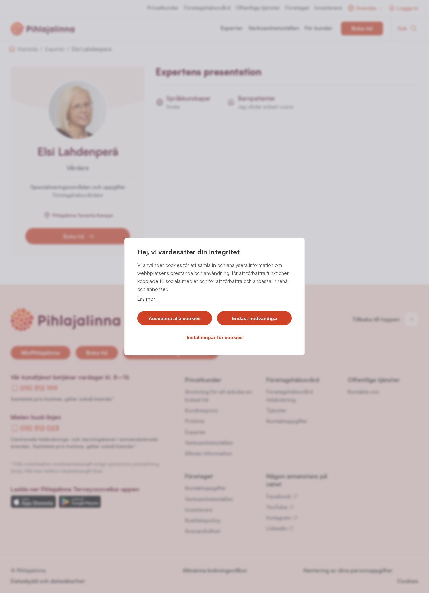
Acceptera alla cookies (175, 318)
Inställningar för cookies (215, 337)
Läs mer (146, 298)
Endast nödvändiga (254, 318)
